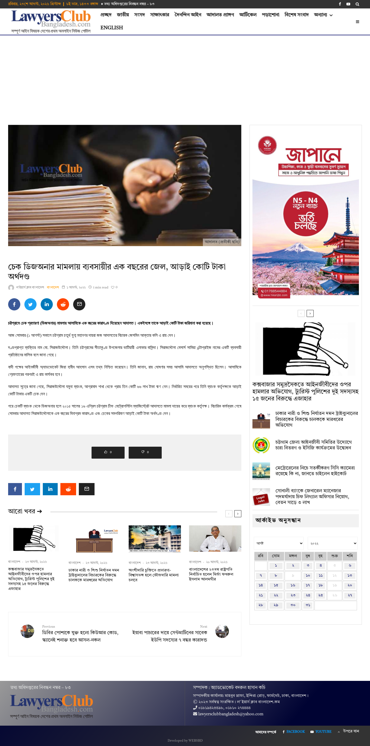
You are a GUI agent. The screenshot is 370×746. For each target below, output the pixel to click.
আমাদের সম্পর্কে (265, 732)
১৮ (321, 585)
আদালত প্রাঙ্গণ (220, 14)
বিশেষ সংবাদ (297, 14)
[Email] (79, 304)
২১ (261, 595)
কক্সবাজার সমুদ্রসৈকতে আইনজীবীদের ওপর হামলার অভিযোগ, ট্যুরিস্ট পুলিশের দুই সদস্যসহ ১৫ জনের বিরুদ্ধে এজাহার (31, 579)
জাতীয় (123, 14)
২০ (350, 585)
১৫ (276, 585)
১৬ (293, 585)
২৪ (308, 595)
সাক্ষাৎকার (159, 14)
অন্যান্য (320, 14)
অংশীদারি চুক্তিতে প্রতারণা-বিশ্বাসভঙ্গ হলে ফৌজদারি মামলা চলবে (154, 575)
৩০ (293, 605)
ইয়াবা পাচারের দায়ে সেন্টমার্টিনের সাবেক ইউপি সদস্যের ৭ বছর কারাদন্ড (169, 634)
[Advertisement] (185, 76)
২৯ (276, 605)
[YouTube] (348, 4)
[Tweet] (30, 304)
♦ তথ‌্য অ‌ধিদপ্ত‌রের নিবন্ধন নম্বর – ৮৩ (128, 4)
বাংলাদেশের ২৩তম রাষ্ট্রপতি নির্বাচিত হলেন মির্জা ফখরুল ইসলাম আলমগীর (211, 575)
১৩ (350, 576)
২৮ (260, 605)
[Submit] (63, 304)
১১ (321, 576)
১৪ (261, 585)
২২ (276, 595)
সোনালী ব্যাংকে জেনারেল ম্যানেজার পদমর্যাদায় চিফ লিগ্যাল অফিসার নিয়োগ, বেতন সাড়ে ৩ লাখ (312, 496)
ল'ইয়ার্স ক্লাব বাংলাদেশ (30, 287)
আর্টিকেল (248, 14)
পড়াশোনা (270, 14)
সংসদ (139, 14)
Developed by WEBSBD (185, 740)
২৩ (293, 595)
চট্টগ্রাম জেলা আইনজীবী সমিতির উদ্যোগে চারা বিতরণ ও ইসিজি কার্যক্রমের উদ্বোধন (313, 445)
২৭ (350, 595)
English (111, 28)
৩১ (308, 605)
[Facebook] (340, 4)
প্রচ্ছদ (106, 14)
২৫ (320, 595)
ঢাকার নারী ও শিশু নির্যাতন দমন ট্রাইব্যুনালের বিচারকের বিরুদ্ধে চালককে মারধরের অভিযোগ (94, 575)
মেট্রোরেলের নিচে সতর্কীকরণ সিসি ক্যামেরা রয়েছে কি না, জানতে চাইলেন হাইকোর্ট (315, 471)
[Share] (14, 304)
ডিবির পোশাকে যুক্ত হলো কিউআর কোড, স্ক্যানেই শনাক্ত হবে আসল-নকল (80, 634)
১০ (308, 576)
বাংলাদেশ (53, 287)
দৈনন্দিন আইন (188, 14)
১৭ (308, 585)
